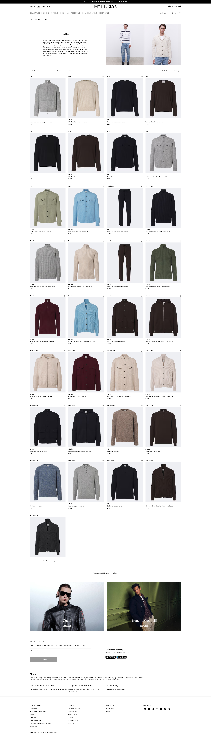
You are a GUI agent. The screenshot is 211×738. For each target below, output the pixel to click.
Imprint (108, 711)
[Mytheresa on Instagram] (157, 709)
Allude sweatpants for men (93, 679)
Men (38, 6)
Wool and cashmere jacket (38, 451)
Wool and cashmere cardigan (116, 341)
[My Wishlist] (176, 13)
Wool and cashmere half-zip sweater (80, 286)
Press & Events (72, 714)
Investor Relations (73, 720)
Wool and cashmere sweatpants (117, 232)
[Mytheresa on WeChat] (169, 709)
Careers (70, 717)
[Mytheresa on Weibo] (165, 709)
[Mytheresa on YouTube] (161, 709)
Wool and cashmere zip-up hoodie (41, 396)
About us (71, 705)
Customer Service (35, 705)
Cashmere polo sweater (153, 451)
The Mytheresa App (74, 708)
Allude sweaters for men (75, 679)
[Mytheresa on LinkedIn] (144, 709)
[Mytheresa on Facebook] (148, 709)
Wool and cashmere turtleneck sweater (158, 232)
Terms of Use (110, 705)
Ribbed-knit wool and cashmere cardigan (81, 341)
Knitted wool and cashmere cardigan (119, 396)
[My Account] (172, 13)
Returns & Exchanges (37, 720)
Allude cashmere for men (57, 679)
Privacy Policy (110, 708)
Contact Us (33, 708)
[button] (157, 13)
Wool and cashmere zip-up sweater (41, 122)
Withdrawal (33, 726)
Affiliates (71, 723)
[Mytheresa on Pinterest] (153, 709)
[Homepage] (105, 6)
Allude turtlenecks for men (111, 679)
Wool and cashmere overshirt (77, 396)
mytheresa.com (51, 732)
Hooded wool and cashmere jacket (79, 451)
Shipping (33, 717)
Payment (32, 714)
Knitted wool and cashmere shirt (117, 177)
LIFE (48, 6)
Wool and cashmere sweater (77, 122)
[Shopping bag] (180, 13)
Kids (43, 6)
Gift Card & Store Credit (38, 711)
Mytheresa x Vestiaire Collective (40, 723)
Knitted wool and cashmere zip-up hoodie (159, 341)
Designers (38, 19)
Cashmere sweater (113, 451)
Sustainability (72, 711)
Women (32, 6)
